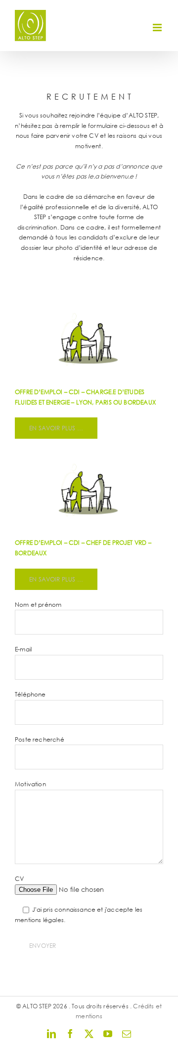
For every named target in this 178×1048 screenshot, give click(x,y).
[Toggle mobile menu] (158, 27)
